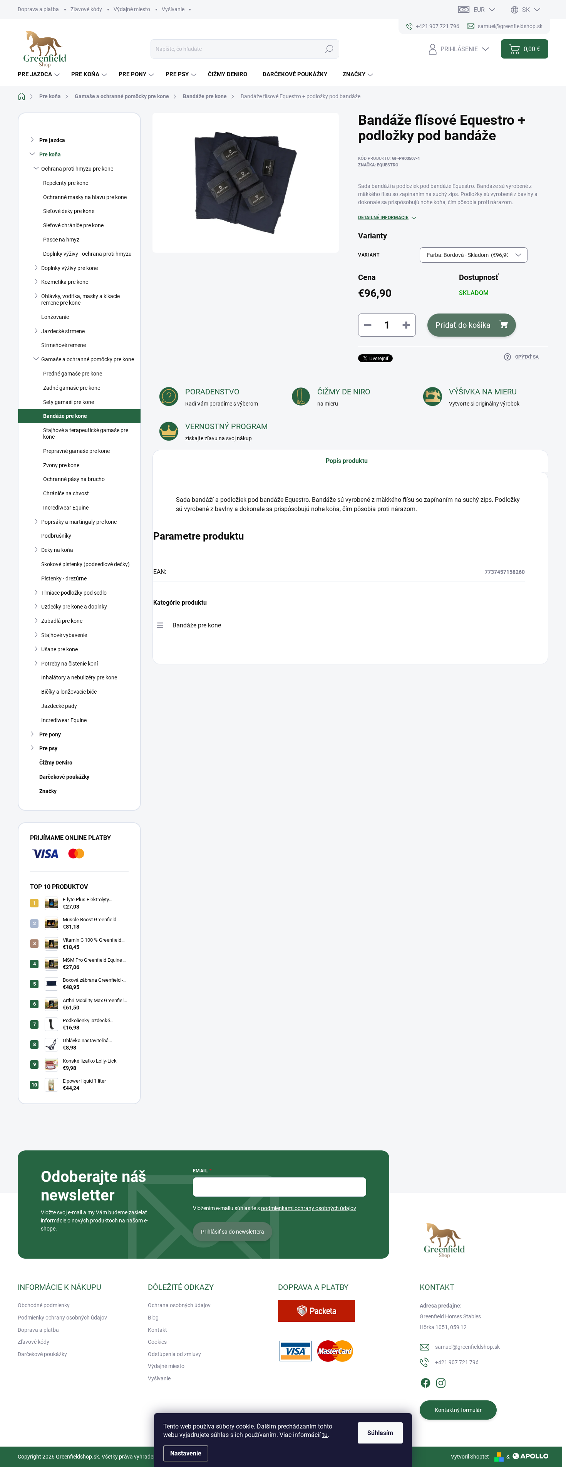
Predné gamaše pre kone (72, 374)
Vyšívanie (173, 9)
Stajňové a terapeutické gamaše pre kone (85, 433)
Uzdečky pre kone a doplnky (74, 607)
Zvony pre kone (61, 465)
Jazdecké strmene (63, 331)
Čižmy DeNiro (55, 762)
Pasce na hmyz (61, 239)
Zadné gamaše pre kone (71, 388)
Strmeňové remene (63, 345)
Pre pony (50, 734)
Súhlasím (380, 1433)
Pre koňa (50, 154)
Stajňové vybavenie (64, 635)
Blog (153, 1317)
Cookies (157, 1342)
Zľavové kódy (86, 9)
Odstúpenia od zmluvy (174, 1354)
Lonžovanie (55, 317)
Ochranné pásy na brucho (74, 479)
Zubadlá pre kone (61, 621)
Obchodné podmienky (44, 1305)
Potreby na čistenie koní (69, 664)
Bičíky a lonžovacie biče (69, 692)
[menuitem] (40, 74)
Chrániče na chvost (66, 493)
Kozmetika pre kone (64, 282)
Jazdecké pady (59, 706)
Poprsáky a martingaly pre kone (79, 522)
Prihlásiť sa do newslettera (232, 1232)
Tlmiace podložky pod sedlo (74, 593)
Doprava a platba (38, 9)
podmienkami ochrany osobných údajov (308, 1208)
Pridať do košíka (463, 325)
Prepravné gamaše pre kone (76, 451)
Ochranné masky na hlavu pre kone (85, 197)
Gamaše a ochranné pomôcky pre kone (87, 359)
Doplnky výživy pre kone (69, 268)
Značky (48, 791)
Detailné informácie (383, 217)
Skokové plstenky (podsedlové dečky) (85, 564)
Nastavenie (185, 1453)
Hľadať (329, 49)
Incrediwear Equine (66, 508)
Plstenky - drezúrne (64, 578)
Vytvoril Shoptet (470, 1457)
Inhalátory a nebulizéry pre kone (79, 677)
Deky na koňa (57, 550)
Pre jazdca (52, 140)
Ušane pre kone (59, 649)
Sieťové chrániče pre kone (73, 225)
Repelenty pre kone (65, 183)
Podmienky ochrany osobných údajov (62, 1317)
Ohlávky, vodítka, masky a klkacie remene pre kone (80, 299)
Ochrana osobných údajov (179, 1305)
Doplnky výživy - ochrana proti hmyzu (87, 254)
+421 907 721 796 (457, 1362)
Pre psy (48, 748)
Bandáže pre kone (65, 416)
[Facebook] (425, 1382)
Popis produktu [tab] (347, 460)
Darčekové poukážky (64, 777)
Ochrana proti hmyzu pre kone (77, 169)
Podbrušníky (56, 536)
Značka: (378, 165)
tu (325, 1434)
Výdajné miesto (132, 9)
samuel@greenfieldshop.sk (467, 1347)
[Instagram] (441, 1382)
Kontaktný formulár (458, 1410)
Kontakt (157, 1330)
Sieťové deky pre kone (68, 211)
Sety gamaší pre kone (68, 402)
